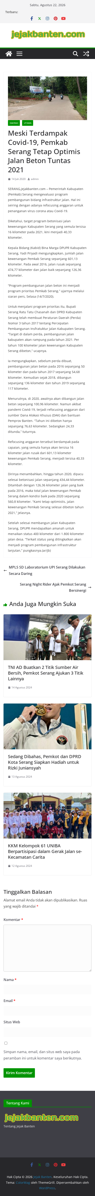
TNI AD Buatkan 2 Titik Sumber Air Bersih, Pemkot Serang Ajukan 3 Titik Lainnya (45, 673)
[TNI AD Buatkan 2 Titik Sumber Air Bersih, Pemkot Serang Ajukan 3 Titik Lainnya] (47, 617)
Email (9, 1000)
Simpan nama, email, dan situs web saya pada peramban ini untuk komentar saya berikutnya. (43, 1055)
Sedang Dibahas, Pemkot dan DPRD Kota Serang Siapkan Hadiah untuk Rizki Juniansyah (44, 762)
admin (35, 179)
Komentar (13, 919)
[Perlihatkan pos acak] (86, 53)
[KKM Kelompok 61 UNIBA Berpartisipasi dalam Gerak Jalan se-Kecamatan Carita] (47, 795)
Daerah (14, 122)
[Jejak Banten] (9, 53)
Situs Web (12, 1022)
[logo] (41, 1114)
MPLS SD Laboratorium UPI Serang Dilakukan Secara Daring (47, 570)
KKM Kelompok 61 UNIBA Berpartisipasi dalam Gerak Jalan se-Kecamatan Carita (45, 851)
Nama (10, 979)
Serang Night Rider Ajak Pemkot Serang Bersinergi (53, 587)
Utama (27, 122)
